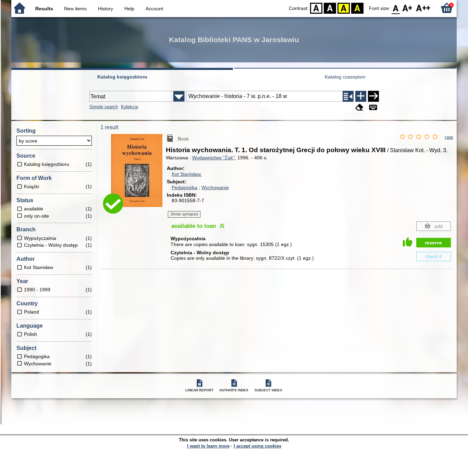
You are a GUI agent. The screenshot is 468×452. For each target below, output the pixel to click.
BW (329, 8)
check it (433, 256)
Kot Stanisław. (187, 174)
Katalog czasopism (345, 77)
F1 (407, 8)
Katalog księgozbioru (122, 77)
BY (357, 8)
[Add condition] (360, 96)
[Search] (373, 96)
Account (154, 8)
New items (75, 8)
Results (44, 8)
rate (449, 137)
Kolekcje (129, 106)
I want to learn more (208, 446)
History (105, 8)
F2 (423, 8)
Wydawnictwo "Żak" (213, 157)
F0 (396, 8)
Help (129, 8)
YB (343, 8)
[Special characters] (373, 107)
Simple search (103, 106)
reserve (433, 242)
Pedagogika (184, 187)
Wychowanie (215, 187)
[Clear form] (359, 107)
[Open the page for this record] (138, 175)
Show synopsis (184, 214)
